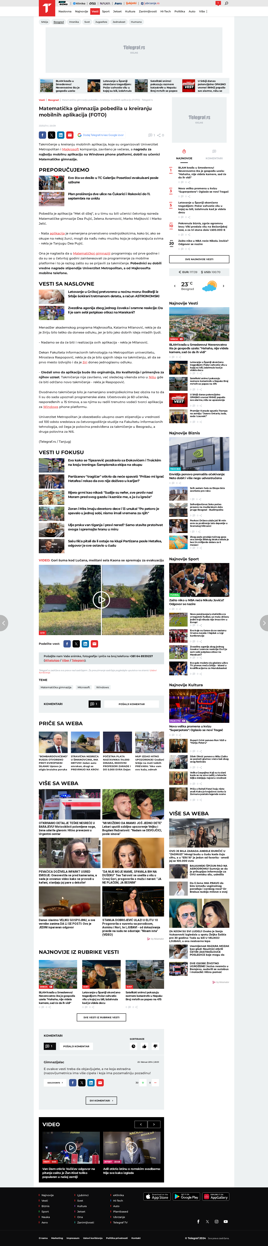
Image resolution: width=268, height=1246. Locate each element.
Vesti (42, 99)
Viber (65, 660)
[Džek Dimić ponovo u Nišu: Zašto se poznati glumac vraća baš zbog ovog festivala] (178, 762)
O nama (43, 1238)
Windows (50, 407)
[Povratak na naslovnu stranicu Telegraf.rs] (47, 8)
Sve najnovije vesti (199, 259)
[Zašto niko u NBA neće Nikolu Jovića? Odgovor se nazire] (199, 580)
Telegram (78, 660)
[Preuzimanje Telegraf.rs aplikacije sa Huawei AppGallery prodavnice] (215, 1196)
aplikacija (57, 233)
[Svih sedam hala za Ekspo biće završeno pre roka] (178, 494)
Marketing (57, 1238)
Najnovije (183, 303)
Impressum (73, 1238)
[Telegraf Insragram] (216, 1221)
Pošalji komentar (132, 704)
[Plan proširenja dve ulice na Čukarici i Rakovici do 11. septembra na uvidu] (51, 199)
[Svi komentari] (133, 1046)
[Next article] (264, 623)
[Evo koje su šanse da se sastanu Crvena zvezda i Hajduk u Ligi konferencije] (178, 636)
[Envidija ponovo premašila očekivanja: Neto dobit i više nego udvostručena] (199, 454)
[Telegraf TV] (225, 1221)
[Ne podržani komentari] (155, 1046)
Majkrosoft (70, 149)
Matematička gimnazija (56, 687)
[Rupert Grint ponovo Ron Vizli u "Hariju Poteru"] (178, 746)
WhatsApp (52, 660)
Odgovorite (55, 1082)
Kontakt (136, 1238)
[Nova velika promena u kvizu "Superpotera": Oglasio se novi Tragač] (199, 706)
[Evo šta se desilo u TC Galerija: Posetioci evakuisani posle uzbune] (51, 183)
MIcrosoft (84, 687)
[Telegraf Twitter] (207, 1221)
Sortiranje (137, 1039)
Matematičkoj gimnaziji (91, 253)
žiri (85, 362)
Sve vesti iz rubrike (101, 1017)
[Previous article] (4, 623)
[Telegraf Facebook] (198, 1221)
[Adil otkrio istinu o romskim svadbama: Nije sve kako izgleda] (131, 1148)
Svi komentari (101, 1100)
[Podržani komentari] (144, 1046)
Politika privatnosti (117, 1238)
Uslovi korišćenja (92, 1238)
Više (202, 11)
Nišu (152, 377)
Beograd (53, 99)
